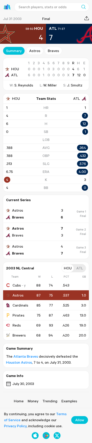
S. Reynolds (23, 85)
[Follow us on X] (57, 435)
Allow (79, 419)
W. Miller (50, 85)
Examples (69, 401)
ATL (14, 74)
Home (19, 401)
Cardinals (20, 305)
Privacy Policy (15, 425)
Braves (53, 50)
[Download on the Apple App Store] (35, 435)
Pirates (18, 315)
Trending (49, 401)
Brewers (19, 335)
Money (33, 401)
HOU (15, 68)
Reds (17, 325)
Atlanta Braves (25, 356)
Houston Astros (19, 362)
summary (14, 50)
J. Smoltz (74, 85)
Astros (34, 50)
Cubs (17, 285)
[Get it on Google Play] (46, 435)
